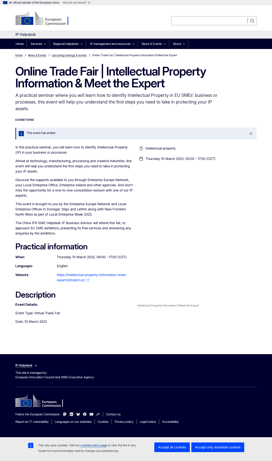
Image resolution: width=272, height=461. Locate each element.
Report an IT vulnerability (32, 422)
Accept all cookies (172, 447)
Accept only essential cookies (218, 447)
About (177, 44)
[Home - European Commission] (45, 18)
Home (20, 44)
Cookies (103, 422)
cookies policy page (93, 445)
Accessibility (170, 422)
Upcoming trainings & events (69, 55)
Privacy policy (124, 422)
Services (36, 44)
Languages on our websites (73, 422)
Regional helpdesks (66, 44)
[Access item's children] (46, 44)
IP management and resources (110, 44)
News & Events (152, 44)
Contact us (113, 414)
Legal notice (148, 422)
